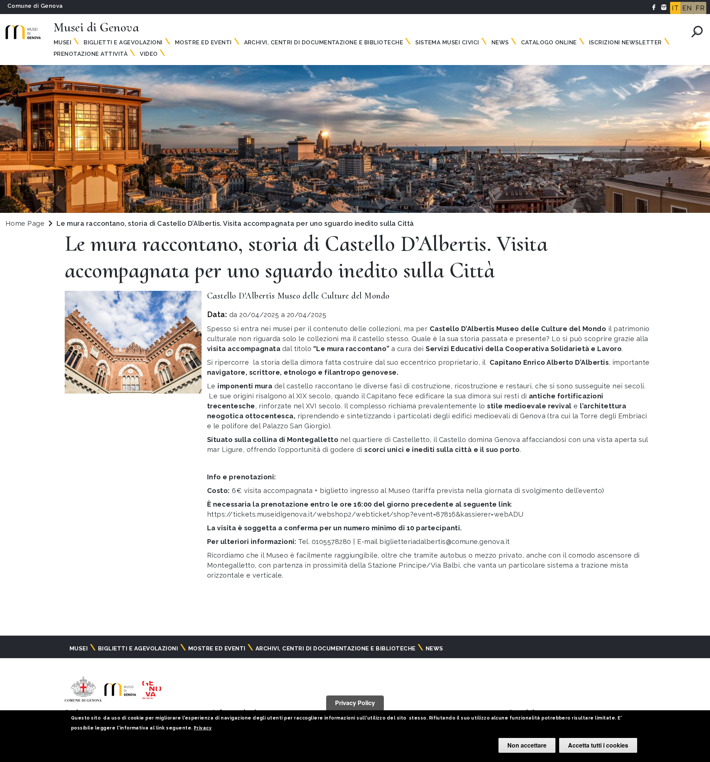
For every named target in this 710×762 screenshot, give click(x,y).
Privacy (203, 728)
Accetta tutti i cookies (598, 745)
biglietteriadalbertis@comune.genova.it (444, 541)
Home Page (25, 223)
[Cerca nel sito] (697, 31)
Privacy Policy (355, 702)
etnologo (300, 372)
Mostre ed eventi (203, 42)
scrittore (264, 372)
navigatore (226, 372)
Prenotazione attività (91, 54)
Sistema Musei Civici (447, 42)
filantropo (342, 372)
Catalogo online (549, 42)
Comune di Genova (35, 6)
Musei (62, 42)
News (500, 42)
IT (675, 8)
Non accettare (527, 745)
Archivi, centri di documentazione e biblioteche (323, 42)
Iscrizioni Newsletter (625, 42)
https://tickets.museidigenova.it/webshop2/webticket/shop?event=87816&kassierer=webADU (365, 514)
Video (149, 54)
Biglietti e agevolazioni (123, 42)
